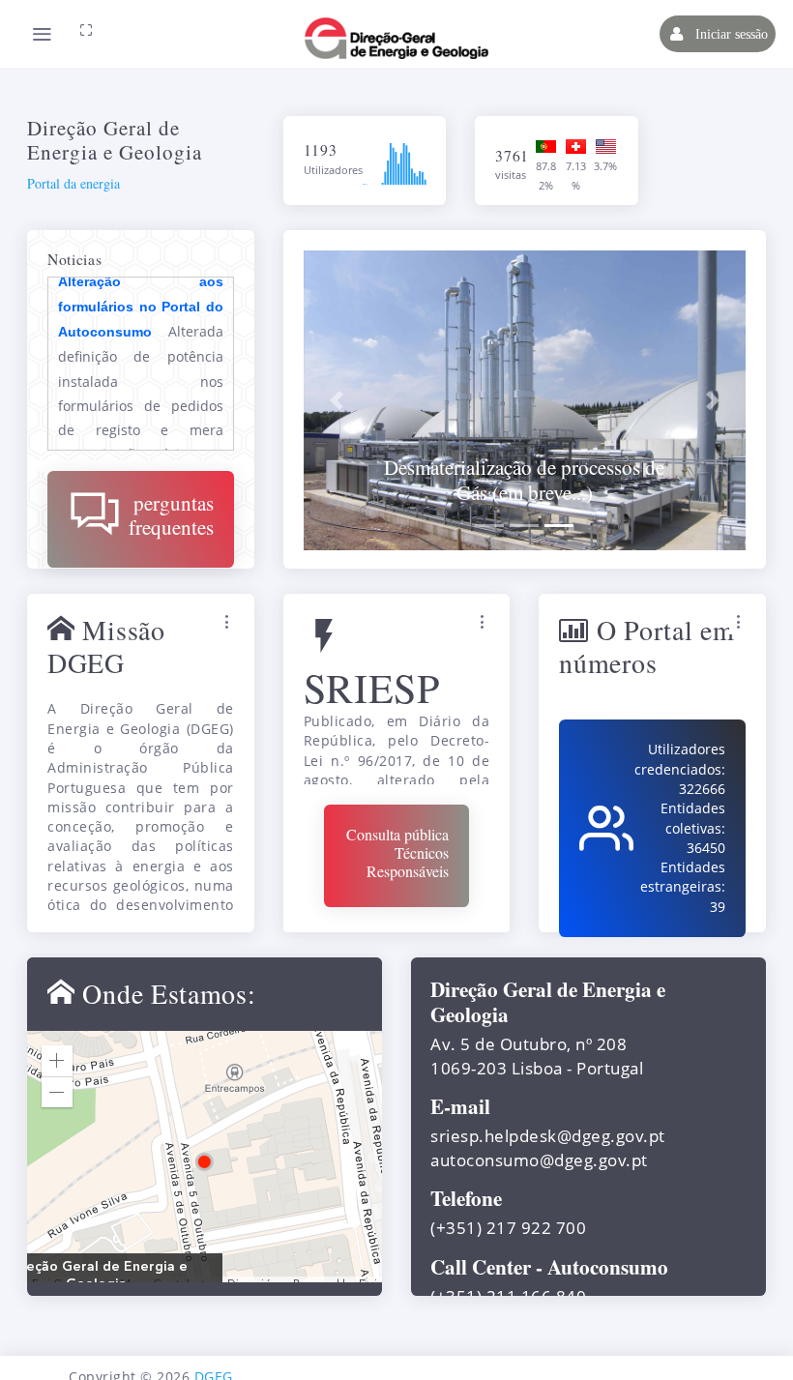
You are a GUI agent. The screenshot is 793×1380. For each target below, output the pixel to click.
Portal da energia (73, 183)
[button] (337, 400)
